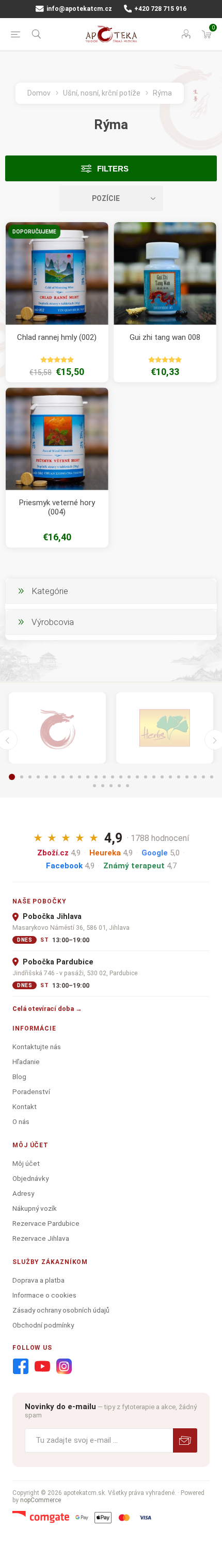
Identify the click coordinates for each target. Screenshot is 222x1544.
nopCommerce (40, 1500)
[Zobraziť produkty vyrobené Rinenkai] (57, 728)
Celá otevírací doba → (47, 1008)
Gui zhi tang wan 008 (165, 337)
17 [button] (145, 776)
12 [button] (104, 776)
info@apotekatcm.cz (78, 8)
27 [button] (102, 785)
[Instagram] (64, 1367)
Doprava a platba (38, 1280)
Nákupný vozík (34, 1208)
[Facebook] (20, 1367)
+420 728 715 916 (159, 8)
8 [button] (71, 776)
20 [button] (170, 776)
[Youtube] (42, 1367)
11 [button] (96, 776)
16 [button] (137, 776)
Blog (19, 1076)
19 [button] (162, 776)
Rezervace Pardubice (46, 1223)
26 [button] (94, 785)
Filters (113, 168)
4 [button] (38, 776)
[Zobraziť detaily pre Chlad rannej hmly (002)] (57, 273)
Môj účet (26, 1163)
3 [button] (29, 776)
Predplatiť (185, 1440)
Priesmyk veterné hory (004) (57, 507)
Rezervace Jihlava (40, 1238)
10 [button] (87, 776)
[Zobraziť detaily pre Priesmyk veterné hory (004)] (57, 438)
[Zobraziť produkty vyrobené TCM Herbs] (164, 728)
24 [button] (203, 776)
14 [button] (120, 776)
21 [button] (178, 776)
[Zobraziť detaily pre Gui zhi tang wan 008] (165, 273)
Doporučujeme (34, 232)
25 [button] (211, 776)
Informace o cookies (44, 1295)
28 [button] (111, 785)
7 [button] (63, 776)
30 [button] (127, 785)
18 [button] (153, 776)
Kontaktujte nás (36, 1046)
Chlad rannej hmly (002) (57, 337)
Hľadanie (26, 1061)
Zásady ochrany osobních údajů (60, 1310)
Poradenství (31, 1091)
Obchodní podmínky (43, 1325)
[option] (57, 727)
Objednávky (30, 1178)
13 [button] (112, 776)
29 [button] (119, 785)
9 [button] (79, 776)
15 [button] (129, 776)
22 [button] (186, 776)
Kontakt (24, 1106)
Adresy (23, 1193)
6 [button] (54, 776)
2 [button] (21, 776)
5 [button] (46, 776)
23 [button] (195, 776)
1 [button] (12, 777)
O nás (20, 1121)
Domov (39, 93)
